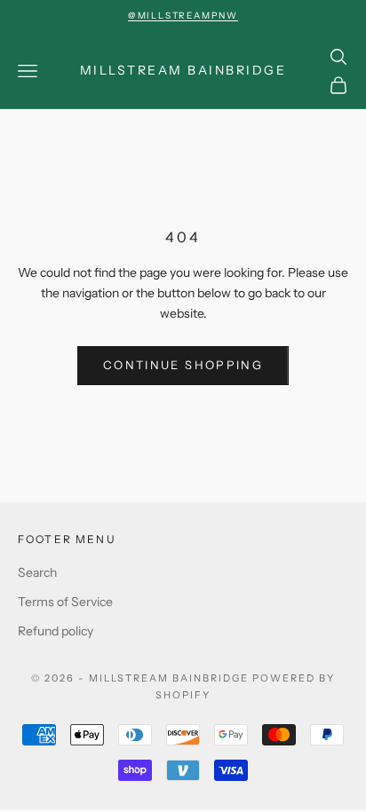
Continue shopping (183, 365)
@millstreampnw (183, 15)
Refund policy (55, 631)
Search (37, 572)
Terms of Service (65, 602)
